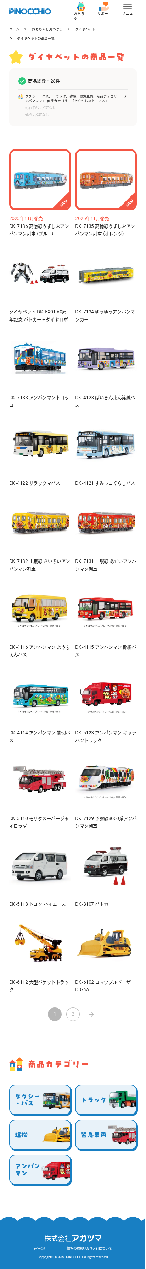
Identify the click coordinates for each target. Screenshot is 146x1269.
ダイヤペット (85, 29)
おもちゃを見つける (47, 29)
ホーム (14, 29)
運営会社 (40, 1248)
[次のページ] (91, 1014)
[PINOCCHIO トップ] (30, 11)
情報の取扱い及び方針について (89, 1248)
